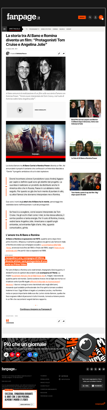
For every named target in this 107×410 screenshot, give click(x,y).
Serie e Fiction (46, 29)
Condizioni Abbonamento (48, 389)
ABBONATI (82, 17)
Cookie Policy (44, 386)
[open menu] (4, 29)
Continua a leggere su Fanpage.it (36, 309)
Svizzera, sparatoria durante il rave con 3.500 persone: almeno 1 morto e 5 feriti (19, 396)
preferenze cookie (46, 396)
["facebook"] (29, 354)
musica (62, 29)
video (16, 316)
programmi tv (34, 29)
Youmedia (43, 376)
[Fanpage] (9, 369)
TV (26, 29)
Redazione (43, 392)
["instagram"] (12, 354)
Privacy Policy (45, 382)
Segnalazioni (44, 379)
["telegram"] (35, 354)
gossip (68, 29)
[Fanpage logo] (21, 17)
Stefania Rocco (21, 53)
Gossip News (9, 316)
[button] (64, 53)
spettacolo (14, 29)
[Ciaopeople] (100, 404)
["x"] (23, 354)
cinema (55, 29)
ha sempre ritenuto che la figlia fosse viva (28, 276)
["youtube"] (18, 354)
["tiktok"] (6, 354)
